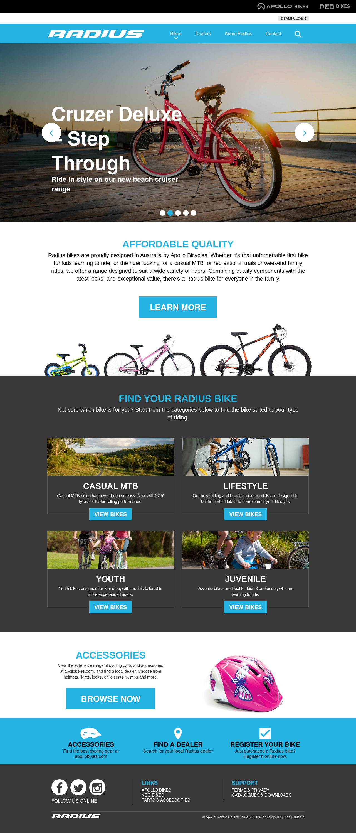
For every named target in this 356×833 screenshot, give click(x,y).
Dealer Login (293, 18)
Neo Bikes (153, 795)
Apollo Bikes (156, 790)
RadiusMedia (294, 816)
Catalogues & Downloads (261, 795)
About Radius (238, 33)
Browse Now (110, 698)
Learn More (178, 307)
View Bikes (110, 514)
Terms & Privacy (250, 790)
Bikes (175, 33)
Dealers (203, 33)
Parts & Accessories (166, 800)
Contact (273, 33)
